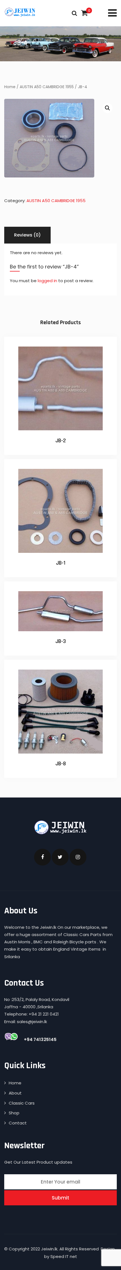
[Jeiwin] (20, 12)
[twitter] (60, 857)
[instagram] (78, 857)
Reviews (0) (27, 235)
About (15, 1093)
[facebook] (42, 857)
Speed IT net (63, 1256)
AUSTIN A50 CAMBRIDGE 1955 (47, 87)
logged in (47, 281)
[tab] (27, 235)
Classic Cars (22, 1103)
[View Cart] (84, 13)
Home (9, 87)
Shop (14, 1113)
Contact (18, 1123)
